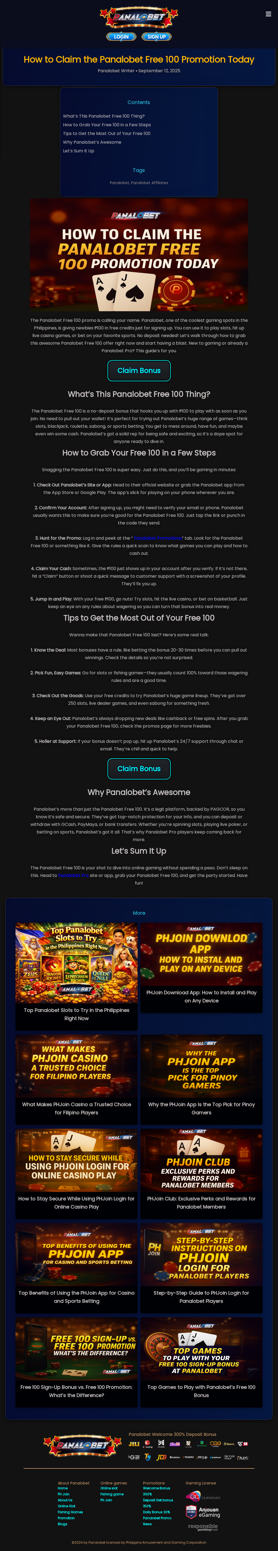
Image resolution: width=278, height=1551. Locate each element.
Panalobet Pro (73, 875)
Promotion (66, 1518)
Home (63, 1488)
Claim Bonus (139, 370)
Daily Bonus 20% (156, 1512)
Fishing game (112, 1494)
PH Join (64, 1494)
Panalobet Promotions (157, 538)
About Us (65, 1500)
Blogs (62, 1524)
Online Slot (66, 1506)
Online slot (109, 1488)
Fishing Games (70, 1512)
